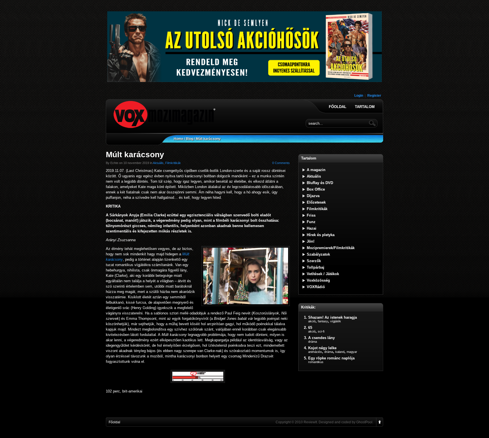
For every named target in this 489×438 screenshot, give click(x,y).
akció (312, 321)
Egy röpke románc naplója (331, 358)
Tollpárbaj (315, 267)
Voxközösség (318, 280)
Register (374, 96)
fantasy (323, 321)
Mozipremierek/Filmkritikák (331, 248)
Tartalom (365, 107)
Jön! (310, 241)
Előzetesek (316, 202)
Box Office (316, 189)
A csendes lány (321, 338)
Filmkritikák (173, 163)
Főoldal (337, 107)
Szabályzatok (318, 254)
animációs (315, 351)
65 (310, 327)
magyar (352, 351)
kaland (339, 351)
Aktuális (158, 163)
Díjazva (313, 196)
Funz (311, 222)
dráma (312, 341)
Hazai (311, 228)
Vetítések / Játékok (323, 274)
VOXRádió (316, 287)
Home (178, 139)
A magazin (316, 170)
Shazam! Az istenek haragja (332, 317)
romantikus (315, 362)
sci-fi (321, 331)
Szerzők (314, 261)
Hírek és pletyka (320, 235)
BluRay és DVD (320, 183)
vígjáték (335, 321)
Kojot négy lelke (322, 348)
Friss (311, 215)
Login (358, 96)
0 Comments (281, 163)
